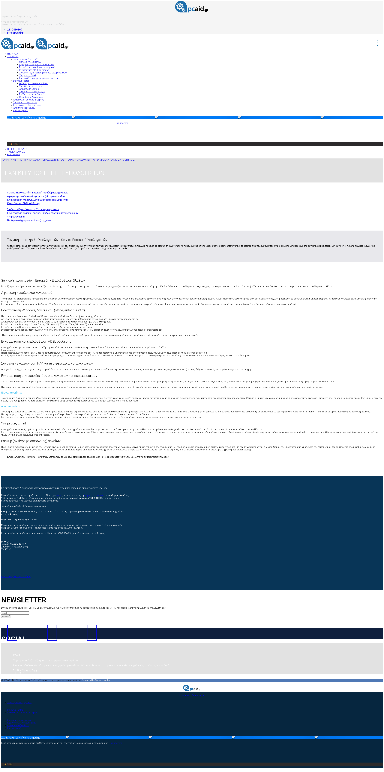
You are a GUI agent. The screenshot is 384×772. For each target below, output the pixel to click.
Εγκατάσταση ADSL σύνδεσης (34, 70)
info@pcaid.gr (15, 32)
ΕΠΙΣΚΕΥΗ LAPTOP (66, 159)
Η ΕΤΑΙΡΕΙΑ (12, 53)
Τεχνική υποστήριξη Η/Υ (25, 59)
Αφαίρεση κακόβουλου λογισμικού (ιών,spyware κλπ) (36, 196)
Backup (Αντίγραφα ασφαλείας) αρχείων (39, 78)
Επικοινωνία (198, 695)
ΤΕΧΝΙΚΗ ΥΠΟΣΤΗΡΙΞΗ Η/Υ (14, 159)
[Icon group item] (12, 633)
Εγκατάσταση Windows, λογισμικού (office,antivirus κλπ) (37, 199)
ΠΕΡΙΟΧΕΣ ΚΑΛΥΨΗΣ (17, 149)
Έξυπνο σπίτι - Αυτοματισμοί (27, 105)
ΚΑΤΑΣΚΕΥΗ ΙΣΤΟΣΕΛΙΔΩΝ (42, 159)
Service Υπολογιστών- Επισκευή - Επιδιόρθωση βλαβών (37, 192)
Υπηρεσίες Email (27, 75)
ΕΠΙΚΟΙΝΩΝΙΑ (13, 154)
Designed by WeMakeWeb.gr (96, 680)
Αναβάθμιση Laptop (29, 89)
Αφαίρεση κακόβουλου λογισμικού (36, 64)
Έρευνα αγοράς (20, 110)
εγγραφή (6, 616)
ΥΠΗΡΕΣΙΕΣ (12, 56)
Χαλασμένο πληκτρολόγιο (32, 91)
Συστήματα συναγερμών (25, 102)
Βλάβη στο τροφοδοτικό (31, 94)
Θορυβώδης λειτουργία (31, 97)
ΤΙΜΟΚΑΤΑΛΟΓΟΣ (16, 151)
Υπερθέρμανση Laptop (30, 86)
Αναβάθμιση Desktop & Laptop (28, 99)
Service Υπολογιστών (30, 62)
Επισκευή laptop (21, 80)
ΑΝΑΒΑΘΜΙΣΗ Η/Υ (86, 159)
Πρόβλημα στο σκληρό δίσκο (33, 83)
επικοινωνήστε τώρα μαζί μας (16, 576)
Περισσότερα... (122, 123)
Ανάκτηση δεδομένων (24, 107)
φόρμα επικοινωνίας (94, 495)
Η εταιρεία (185, 695)
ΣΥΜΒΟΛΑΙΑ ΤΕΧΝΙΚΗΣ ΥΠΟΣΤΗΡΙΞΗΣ (116, 159)
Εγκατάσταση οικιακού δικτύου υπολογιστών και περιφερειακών (42, 213)
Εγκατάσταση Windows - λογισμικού (37, 67)
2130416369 (14, 29)
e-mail (59, 495)
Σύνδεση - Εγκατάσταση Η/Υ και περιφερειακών (43, 72)
